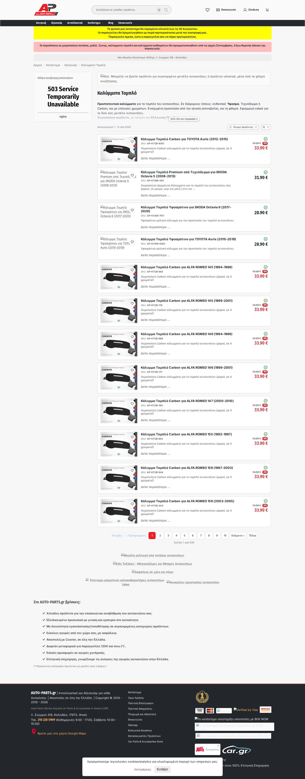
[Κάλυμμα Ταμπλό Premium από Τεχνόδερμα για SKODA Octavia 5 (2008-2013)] (118, 185)
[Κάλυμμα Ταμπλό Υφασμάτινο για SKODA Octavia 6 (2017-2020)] (118, 216)
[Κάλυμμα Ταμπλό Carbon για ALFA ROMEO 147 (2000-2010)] (118, 422)
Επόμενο (237, 535)
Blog (110, 22)
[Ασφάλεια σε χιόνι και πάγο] (152, 572)
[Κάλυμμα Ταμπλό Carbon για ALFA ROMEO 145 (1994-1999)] (118, 288)
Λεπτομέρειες (142, 769)
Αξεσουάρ (56, 22)
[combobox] (129, 10)
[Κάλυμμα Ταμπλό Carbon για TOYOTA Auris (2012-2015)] (118, 160)
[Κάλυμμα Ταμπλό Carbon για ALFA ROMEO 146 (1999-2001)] (118, 388)
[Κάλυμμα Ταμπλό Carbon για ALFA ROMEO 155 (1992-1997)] (118, 455)
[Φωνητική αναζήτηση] (159, 9)
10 (225, 535)
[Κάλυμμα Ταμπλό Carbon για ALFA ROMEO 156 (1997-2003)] (118, 489)
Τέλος (252, 535)
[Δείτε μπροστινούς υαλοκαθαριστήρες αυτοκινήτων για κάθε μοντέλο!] (126, 582)
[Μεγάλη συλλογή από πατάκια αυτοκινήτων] (152, 555)
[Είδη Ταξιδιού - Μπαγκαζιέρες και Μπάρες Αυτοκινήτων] (152, 564)
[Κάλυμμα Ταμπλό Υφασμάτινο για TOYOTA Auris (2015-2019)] (118, 247)
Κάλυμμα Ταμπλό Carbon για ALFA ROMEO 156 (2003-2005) (187, 501)
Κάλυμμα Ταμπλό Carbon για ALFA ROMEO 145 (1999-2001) (187, 300)
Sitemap (133, 725)
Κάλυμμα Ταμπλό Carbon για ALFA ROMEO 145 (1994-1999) (187, 267)
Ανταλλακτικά (75, 22)
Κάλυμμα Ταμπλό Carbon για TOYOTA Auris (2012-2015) (184, 139)
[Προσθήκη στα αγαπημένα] (132, 142)
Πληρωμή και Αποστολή (142, 714)
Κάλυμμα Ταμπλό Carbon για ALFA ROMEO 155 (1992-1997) (186, 434)
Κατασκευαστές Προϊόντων (144, 735)
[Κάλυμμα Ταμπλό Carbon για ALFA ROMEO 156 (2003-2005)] (118, 522)
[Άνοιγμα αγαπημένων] (208, 10)
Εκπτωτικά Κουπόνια (140, 730)
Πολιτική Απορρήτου (140, 708)
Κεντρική (41, 22)
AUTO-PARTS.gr (43, 692)
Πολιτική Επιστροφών (140, 703)
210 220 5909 (46, 720)
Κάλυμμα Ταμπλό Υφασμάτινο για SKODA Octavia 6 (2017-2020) (186, 209)
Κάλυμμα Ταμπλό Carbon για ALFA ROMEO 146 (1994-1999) (187, 334)
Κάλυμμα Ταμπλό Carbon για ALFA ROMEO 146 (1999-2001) (187, 367)
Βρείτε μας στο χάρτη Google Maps (61, 733)
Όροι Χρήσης (136, 697)
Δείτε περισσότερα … (155, 158)
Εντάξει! (162, 769)
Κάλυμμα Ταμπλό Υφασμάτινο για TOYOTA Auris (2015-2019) (188, 239)
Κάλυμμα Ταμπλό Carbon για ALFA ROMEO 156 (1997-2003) (187, 468)
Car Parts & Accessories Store (145, 741)
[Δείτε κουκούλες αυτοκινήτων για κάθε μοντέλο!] (193, 582)
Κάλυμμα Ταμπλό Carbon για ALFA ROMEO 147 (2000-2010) (187, 401)
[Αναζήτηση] (166, 9)
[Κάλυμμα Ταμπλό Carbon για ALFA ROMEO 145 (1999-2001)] (118, 322)
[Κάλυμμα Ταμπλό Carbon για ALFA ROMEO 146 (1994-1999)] (118, 355)
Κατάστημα (94, 22)
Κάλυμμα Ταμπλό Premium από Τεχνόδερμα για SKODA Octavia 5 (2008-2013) (184, 174)
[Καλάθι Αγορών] (267, 10)
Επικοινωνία (125, 22)
